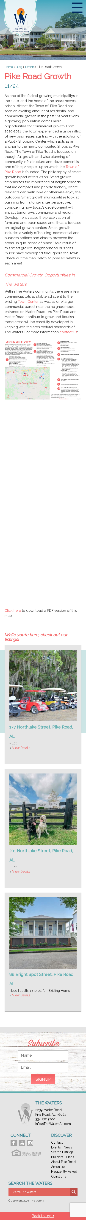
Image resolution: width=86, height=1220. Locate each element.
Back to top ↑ (43, 1216)
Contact (57, 1142)
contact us (68, 332)
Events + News (61, 1147)
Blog (19, 67)
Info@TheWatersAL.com (53, 1124)
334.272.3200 (45, 1119)
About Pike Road (63, 1162)
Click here (13, 611)
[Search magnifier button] (74, 1192)
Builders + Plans (62, 1157)
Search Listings (62, 1152)
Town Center (28, 302)
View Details (21, 748)
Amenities (58, 1167)
